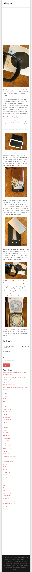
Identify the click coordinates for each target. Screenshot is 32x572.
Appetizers (6, 396)
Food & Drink (6, 433)
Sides (4, 480)
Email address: (7, 358)
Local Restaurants (8, 461)
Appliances (6, 399)
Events (5, 422)
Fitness (5, 430)
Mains (5, 464)
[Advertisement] (16, 24)
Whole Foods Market (9, 503)
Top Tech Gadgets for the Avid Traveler (15, 90)
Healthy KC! (6, 446)
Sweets (5, 488)
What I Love (6, 498)
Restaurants (6, 472)
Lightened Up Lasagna (9, 382)
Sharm (7, 91)
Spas (4, 482)
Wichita (5, 506)
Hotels (5, 451)
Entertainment (7, 419)
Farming (5, 427)
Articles (5, 401)
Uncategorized (7, 495)
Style (4, 485)
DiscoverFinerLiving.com (21, 557)
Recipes (5, 469)
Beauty (5, 404)
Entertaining (6, 417)
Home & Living (7, 448)
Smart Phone (7, 117)
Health (5, 443)
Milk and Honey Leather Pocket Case (14, 153)
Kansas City (6, 454)
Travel (5, 490)
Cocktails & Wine (8, 409)
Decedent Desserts (8, 412)
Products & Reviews (8, 467)
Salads (5, 475)
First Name (6, 351)
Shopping (6, 477)
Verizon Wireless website (10, 331)
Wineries (5, 509)
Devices (21, 91)
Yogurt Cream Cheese (9, 384)
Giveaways (6, 440)
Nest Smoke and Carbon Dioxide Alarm (14, 281)
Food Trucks (6, 438)
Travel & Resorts (7, 493)
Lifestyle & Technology (13, 93)
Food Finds (6, 435)
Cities (4, 406)
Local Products (7, 459)
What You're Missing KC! (10, 501)
